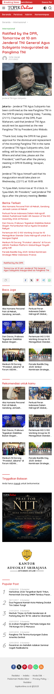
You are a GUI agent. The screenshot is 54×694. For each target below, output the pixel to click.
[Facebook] (13, 667)
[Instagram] (30, 667)
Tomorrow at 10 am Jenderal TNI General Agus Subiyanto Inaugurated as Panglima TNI (26, 269)
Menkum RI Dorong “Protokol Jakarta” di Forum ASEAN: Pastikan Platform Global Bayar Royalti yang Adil (26, 245)
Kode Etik (37, 675)
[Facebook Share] (25, 280)
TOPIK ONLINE (14, 57)
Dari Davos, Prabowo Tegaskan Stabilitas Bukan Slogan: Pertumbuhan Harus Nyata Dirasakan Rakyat (26, 226)
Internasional (8, 28)
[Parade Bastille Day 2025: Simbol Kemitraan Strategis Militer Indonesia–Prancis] (40, 354)
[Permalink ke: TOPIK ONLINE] (4, 58)
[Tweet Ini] (31, 280)
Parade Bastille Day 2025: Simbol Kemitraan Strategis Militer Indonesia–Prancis (24, 253)
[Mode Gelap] (45, 8)
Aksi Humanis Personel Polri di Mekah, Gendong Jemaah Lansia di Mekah (25, 208)
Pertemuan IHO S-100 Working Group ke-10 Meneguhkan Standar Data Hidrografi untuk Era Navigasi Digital (26, 235)
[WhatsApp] (35, 667)
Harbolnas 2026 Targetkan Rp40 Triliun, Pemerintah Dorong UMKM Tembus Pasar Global (29, 593)
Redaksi (16, 675)
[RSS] (41, 667)
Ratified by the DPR (13, 263)
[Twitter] (19, 667)
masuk (17, 483)
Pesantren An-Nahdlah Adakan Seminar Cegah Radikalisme (29, 646)
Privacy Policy (39, 679)
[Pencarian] (50, 8)
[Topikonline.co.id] (20, 7)
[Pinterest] (24, 667)
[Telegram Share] (43, 280)
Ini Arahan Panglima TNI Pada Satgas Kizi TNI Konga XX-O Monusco (29, 625)
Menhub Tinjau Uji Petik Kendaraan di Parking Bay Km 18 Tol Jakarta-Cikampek (30, 614)
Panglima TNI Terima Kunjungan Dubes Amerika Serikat (28, 636)
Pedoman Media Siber (18, 679)
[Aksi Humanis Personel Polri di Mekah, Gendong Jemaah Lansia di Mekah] (13, 299)
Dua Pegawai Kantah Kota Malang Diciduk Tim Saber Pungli (30, 604)
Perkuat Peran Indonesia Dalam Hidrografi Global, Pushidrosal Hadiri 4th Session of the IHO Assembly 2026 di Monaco (26, 216)
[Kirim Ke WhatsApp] (49, 280)
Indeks (26, 675)
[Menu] (4, 7)
